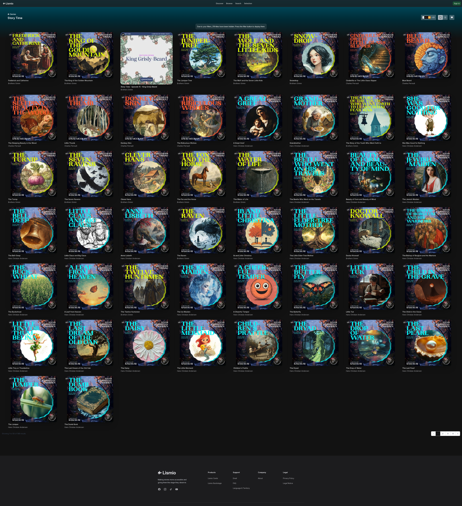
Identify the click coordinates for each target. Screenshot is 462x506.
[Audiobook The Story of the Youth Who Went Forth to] (372, 118)
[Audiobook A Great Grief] (259, 118)
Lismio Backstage (215, 483)
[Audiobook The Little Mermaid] (203, 343)
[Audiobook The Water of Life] (259, 174)
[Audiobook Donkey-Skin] (146, 118)
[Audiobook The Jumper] (34, 399)
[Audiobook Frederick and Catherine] (34, 55)
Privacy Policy (288, 478)
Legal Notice (288, 483)
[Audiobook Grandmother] (315, 118)
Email (235, 478)
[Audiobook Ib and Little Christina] (259, 230)
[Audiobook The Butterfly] (315, 287)
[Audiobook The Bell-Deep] (34, 230)
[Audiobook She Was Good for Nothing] (428, 118)
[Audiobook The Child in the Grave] (428, 287)
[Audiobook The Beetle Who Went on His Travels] (315, 174)
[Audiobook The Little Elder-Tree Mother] (315, 230)
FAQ (234, 483)
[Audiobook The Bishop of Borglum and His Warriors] (428, 230)
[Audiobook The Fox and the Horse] (203, 174)
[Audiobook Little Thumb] (90, 118)
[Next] (458, 433)
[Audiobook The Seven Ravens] (90, 174)
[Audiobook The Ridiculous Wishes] (203, 118)
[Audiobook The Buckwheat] (34, 287)
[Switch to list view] (445, 17)
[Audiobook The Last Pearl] (428, 343)
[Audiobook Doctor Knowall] (372, 230)
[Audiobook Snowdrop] (315, 55)
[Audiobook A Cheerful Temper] (259, 287)
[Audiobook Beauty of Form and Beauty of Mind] (372, 174)
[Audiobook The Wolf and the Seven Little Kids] (259, 55)
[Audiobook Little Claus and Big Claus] (90, 230)
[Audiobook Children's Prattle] (259, 343)
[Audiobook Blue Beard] (428, 55)
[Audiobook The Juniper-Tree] (203, 55)
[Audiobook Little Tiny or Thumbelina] (34, 343)
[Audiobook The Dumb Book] (90, 399)
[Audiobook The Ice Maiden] (203, 287)
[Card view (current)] (440, 17)
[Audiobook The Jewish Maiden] (428, 174)
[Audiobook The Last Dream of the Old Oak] (90, 343)
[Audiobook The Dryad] (315, 343)
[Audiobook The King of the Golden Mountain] (90, 55)
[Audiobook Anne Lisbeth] (146, 230)
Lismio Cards (213, 478)
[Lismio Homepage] (8, 3)
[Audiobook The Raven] (203, 230)
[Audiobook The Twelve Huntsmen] (146, 287)
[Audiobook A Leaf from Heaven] (90, 287)
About (260, 478)
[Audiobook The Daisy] (146, 343)
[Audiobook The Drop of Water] (372, 343)
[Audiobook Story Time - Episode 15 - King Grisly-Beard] (146, 58)
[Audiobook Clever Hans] (146, 174)
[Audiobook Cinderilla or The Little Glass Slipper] (372, 55)
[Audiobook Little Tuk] (372, 287)
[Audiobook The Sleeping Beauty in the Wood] (34, 118)
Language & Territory (241, 488)
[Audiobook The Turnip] (34, 174)
